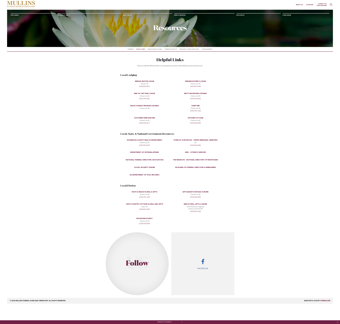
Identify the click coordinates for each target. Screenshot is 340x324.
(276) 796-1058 (195, 111)
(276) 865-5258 (144, 209)
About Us (299, 4)
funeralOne (325, 300)
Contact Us (322, 4)
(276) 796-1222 (144, 197)
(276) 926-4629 (144, 223)
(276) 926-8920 (195, 123)
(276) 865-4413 (144, 86)
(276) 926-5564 (195, 86)
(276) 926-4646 (322, 5)
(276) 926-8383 (195, 145)
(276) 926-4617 (144, 123)
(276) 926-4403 (195, 98)
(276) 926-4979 (144, 145)
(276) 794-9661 (144, 98)
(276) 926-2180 (195, 211)
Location (309, 4)
